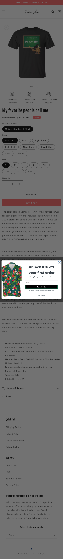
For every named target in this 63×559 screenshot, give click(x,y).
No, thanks (41, 295)
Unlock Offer (41, 287)
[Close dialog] (59, 262)
